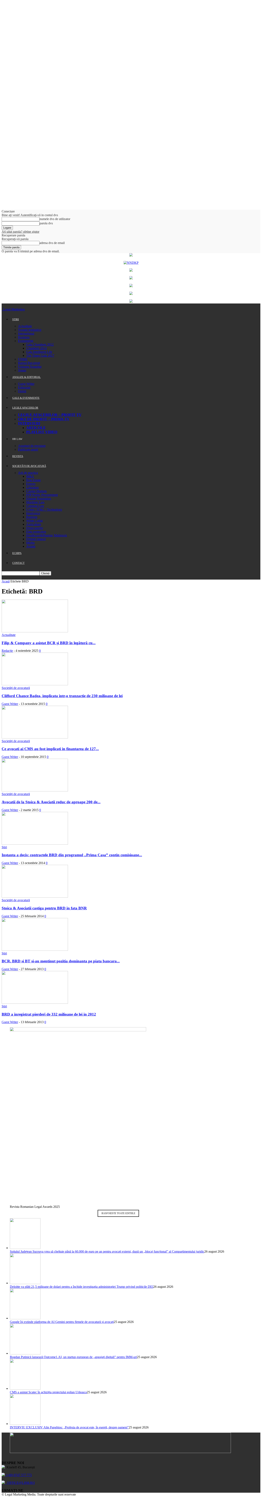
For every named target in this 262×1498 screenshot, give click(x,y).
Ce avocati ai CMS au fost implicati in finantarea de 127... (50, 749)
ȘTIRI (15, 319)
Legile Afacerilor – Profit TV (49, 415)
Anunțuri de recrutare (32, 445)
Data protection (36, 531)
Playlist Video (41, 432)
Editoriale (24, 387)
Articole (36, 428)
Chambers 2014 (36, 348)
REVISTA (17, 456)
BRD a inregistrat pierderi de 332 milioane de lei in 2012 (49, 1014)
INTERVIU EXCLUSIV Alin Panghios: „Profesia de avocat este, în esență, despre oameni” (69, 1427)
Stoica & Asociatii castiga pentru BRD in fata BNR (44, 908)
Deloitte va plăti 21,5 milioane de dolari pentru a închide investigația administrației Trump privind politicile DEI (81, 1286)
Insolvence (33, 513)
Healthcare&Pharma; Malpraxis (46, 535)
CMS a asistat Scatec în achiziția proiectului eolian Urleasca (48, 1392)
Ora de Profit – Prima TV (43, 419)
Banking (31, 517)
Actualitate (25, 326)
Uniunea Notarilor (30, 366)
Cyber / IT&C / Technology (44, 509)
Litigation (32, 487)
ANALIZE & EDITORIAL (26, 377)
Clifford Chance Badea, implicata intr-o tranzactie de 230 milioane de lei (62, 696)
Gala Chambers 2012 (40, 344)
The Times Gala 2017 (40, 355)
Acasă (6, 581)
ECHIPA (16, 553)
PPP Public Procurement (42, 495)
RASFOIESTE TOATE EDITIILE (118, 1213)
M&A (30, 476)
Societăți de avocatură (16, 688)
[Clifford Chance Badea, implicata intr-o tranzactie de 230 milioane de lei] (35, 684)
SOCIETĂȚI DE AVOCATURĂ (29, 465)
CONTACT (18, 562)
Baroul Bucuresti (29, 363)
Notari (22, 370)
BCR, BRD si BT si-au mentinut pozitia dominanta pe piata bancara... (61, 961)
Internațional (26, 333)
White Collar (34, 520)
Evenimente (25, 341)
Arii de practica (28, 472)
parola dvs (46, 223)
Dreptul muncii (36, 539)
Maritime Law (35, 502)
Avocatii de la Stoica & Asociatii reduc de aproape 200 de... (51, 802)
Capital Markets (36, 491)
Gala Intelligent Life (39, 352)
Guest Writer (26, 383)
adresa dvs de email (52, 243)
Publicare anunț (28, 449)
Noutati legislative (29, 330)
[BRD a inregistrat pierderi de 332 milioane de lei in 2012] (35, 1002)
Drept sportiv (34, 528)
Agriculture (33, 524)
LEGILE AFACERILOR (25, 407)
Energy (31, 483)
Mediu (30, 542)
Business (23, 337)
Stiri (4, 847)
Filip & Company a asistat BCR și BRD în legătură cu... (49, 643)
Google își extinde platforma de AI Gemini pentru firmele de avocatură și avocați (62, 1322)
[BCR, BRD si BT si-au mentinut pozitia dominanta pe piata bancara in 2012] (35, 949)
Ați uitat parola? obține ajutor (20, 231)
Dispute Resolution (38, 498)
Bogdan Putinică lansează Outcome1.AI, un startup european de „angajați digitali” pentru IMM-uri (73, 1357)
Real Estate (33, 480)
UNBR (22, 359)
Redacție (7, 650)
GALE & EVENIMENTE (26, 397)
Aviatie (30, 546)
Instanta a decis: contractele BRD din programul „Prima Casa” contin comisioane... (72, 855)
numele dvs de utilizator (55, 219)
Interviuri (29, 423)
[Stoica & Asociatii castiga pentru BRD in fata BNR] (35, 896)
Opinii (22, 391)
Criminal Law (35, 506)
